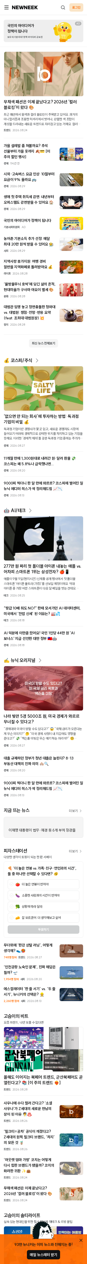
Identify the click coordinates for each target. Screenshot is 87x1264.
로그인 (76, 7)
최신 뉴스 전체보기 (43, 343)
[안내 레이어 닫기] (81, 1240)
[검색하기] (63, 7)
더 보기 (73, 811)
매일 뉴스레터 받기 (43, 1254)
